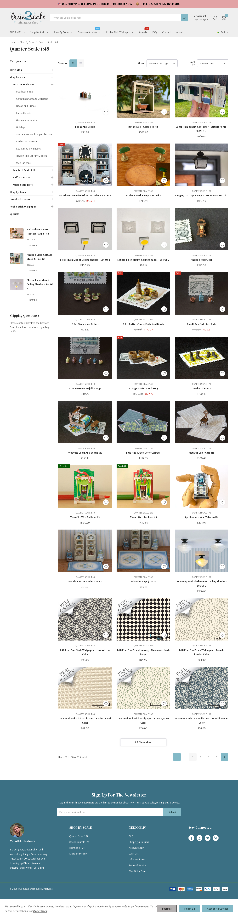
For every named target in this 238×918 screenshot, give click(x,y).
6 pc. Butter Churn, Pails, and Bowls (143, 324)
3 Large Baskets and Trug (143, 388)
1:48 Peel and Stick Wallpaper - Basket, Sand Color (85, 720)
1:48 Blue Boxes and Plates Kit (85, 581)
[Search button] (184, 17)
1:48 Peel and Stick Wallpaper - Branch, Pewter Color (201, 652)
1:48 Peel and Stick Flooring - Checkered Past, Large (143, 652)
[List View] (80, 63)
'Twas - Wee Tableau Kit (143, 517)
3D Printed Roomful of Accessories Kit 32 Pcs (85, 195)
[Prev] (177, 757)
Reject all (189, 908)
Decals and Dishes (26, 105)
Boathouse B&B (24, 91)
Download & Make (87, 32)
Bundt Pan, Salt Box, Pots (201, 324)
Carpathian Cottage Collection (32, 98)
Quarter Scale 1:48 (23, 84)
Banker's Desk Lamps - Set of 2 (143, 195)
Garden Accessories (26, 120)
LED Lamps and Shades (28, 148)
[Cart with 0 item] (223, 17)
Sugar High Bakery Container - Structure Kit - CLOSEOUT (202, 129)
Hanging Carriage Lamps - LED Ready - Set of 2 (201, 195)
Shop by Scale (37, 32)
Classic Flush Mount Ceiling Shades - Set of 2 (40, 284)
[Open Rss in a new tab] (215, 838)
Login (196, 19)
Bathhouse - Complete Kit (143, 126)
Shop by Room (61, 32)
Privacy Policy (40, 910)
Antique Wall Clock (201, 259)
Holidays (20, 127)
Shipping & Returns (139, 841)
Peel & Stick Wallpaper (118, 32)
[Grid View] (73, 63)
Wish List (134, 853)
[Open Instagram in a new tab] (199, 838)
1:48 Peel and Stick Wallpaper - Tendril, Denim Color (201, 720)
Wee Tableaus (23, 162)
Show (141, 63)
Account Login (136, 847)
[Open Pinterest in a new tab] (207, 838)
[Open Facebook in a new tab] (191, 838)
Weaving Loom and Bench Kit (85, 452)
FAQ (131, 836)
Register (204, 19)
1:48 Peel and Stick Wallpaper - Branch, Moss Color (143, 720)
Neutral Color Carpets (201, 452)
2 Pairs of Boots (201, 388)
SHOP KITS (16, 32)
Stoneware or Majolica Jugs (85, 388)
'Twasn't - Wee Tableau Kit (85, 517)
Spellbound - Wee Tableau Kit (202, 517)
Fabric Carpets (23, 113)
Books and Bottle (85, 126)
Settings (167, 908)
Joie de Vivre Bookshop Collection (34, 134)
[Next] (224, 757)
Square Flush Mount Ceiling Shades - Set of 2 (143, 259)
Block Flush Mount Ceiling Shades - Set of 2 (85, 259)
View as (62, 63)
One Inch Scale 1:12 (24, 170)
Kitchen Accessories (26, 141)
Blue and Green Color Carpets (143, 452)
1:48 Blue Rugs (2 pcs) (143, 581)
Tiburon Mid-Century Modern (31, 155)
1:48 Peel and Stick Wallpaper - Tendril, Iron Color (85, 652)
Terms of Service (137, 865)
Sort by (192, 63)
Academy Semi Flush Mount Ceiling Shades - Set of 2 (201, 583)
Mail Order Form (137, 871)
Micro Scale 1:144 (23, 184)
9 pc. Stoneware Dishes (85, 324)
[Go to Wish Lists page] (215, 17)
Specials (14, 213)
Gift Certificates (137, 859)
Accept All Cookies (217, 908)
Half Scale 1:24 (21, 177)
